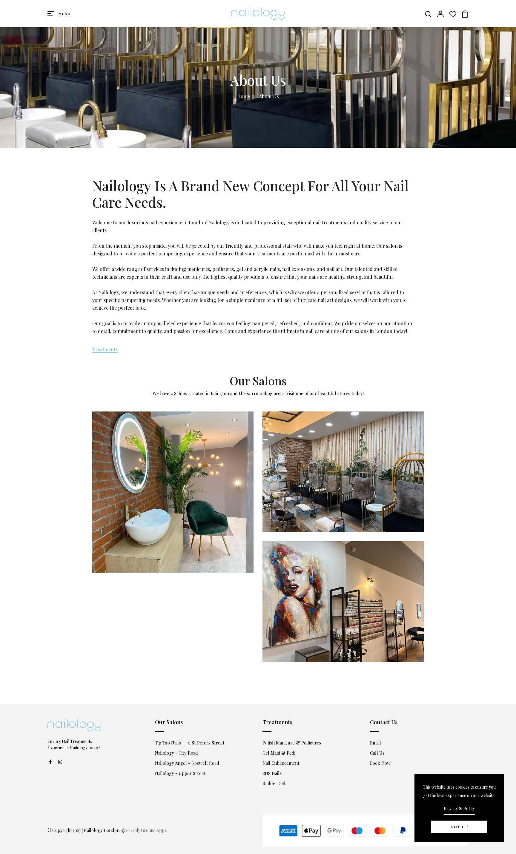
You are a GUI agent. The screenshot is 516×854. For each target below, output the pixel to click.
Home (243, 96)
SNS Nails (272, 773)
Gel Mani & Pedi (278, 753)
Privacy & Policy (459, 808)
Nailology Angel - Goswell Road (187, 763)
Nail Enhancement (281, 763)
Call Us (377, 753)
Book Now (380, 763)
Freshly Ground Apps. (146, 830)
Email (375, 743)
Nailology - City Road (176, 753)
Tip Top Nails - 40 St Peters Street (190, 743)
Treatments (105, 349)
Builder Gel (273, 783)
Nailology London (101, 830)
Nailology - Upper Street (180, 773)
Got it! (459, 826)
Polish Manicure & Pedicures (291, 743)
